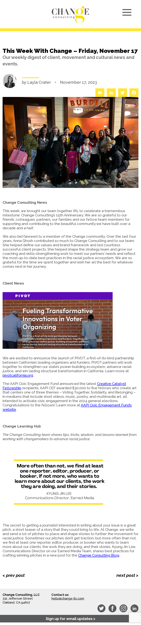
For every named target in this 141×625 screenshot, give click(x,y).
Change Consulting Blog (98, 555)
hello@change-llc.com (67, 598)
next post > (127, 575)
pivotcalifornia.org (18, 375)
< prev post (14, 575)
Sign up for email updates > (70, 618)
